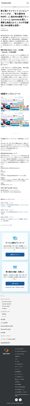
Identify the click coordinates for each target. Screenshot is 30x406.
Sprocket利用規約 (18, 384)
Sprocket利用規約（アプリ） (20, 389)
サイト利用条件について (19, 376)
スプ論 (17, 361)
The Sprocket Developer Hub (21, 351)
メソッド (4, 316)
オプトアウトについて (19, 374)
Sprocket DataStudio (6, 303)
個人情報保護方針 (18, 371)
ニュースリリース (5, 342)
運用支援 (4, 314)
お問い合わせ (15, 283)
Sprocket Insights (6, 306)
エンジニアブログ (19, 366)
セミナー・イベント (6, 335)
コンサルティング (5, 311)
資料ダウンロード (15, 254)
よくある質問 (4, 322)
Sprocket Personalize (6, 301)
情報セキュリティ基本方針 (19, 379)
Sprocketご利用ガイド (20, 348)
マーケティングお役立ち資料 (8, 339)
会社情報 (3, 332)
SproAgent (4, 308)
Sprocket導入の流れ (6, 329)
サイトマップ (17, 369)
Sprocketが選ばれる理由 (7, 326)
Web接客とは (17, 356)
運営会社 (17, 381)
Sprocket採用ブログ (19, 364)
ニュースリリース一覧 (6, 225)
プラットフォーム (5, 299)
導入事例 (3, 319)
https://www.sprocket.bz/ (6, 150)
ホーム (2, 295)
